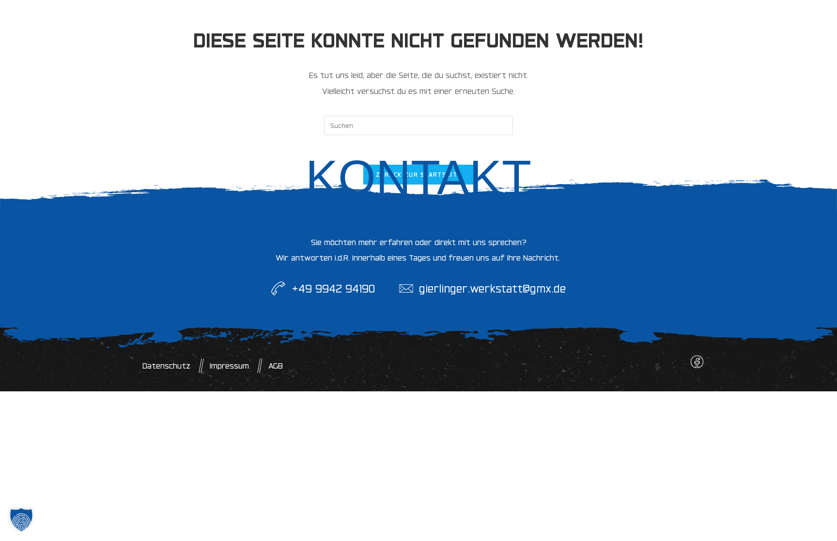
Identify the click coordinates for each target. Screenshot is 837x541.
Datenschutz (166, 365)
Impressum (229, 365)
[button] (21, 519)
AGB (275, 365)
